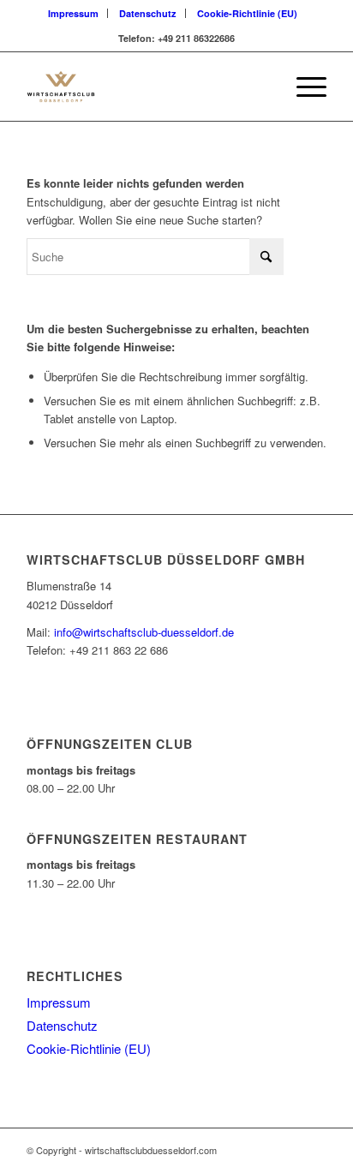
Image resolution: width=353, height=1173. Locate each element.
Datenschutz (147, 13)
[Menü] (302, 86)
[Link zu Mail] (313, 1150)
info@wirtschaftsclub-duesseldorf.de (144, 632)
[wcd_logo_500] (146, 86)
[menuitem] (73, 13)
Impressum (73, 13)
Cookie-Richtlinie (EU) (247, 13)
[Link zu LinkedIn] (288, 1150)
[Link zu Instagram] (262, 1150)
